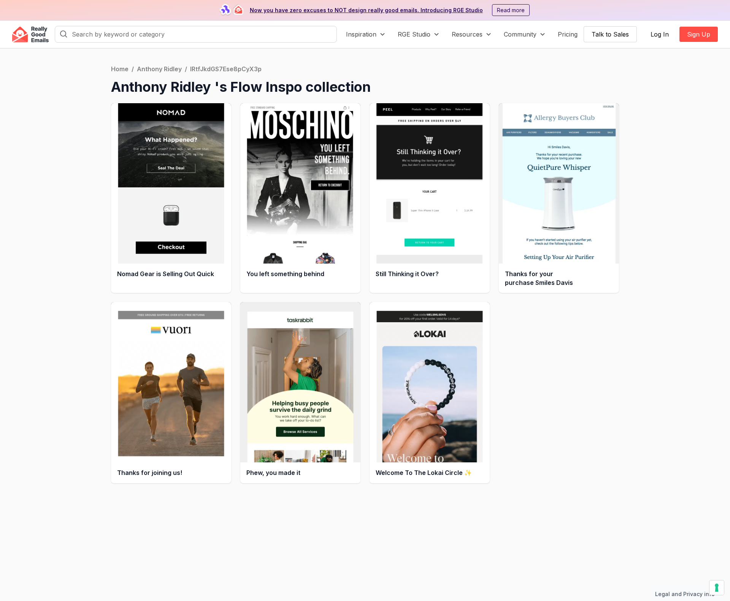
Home (120, 69)
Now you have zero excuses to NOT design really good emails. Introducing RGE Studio (366, 10)
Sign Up (698, 34)
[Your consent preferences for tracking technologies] (716, 587)
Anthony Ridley (159, 69)
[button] (366, 34)
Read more (511, 10)
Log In (660, 34)
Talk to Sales (610, 34)
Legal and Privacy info (685, 594)
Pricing (568, 34)
